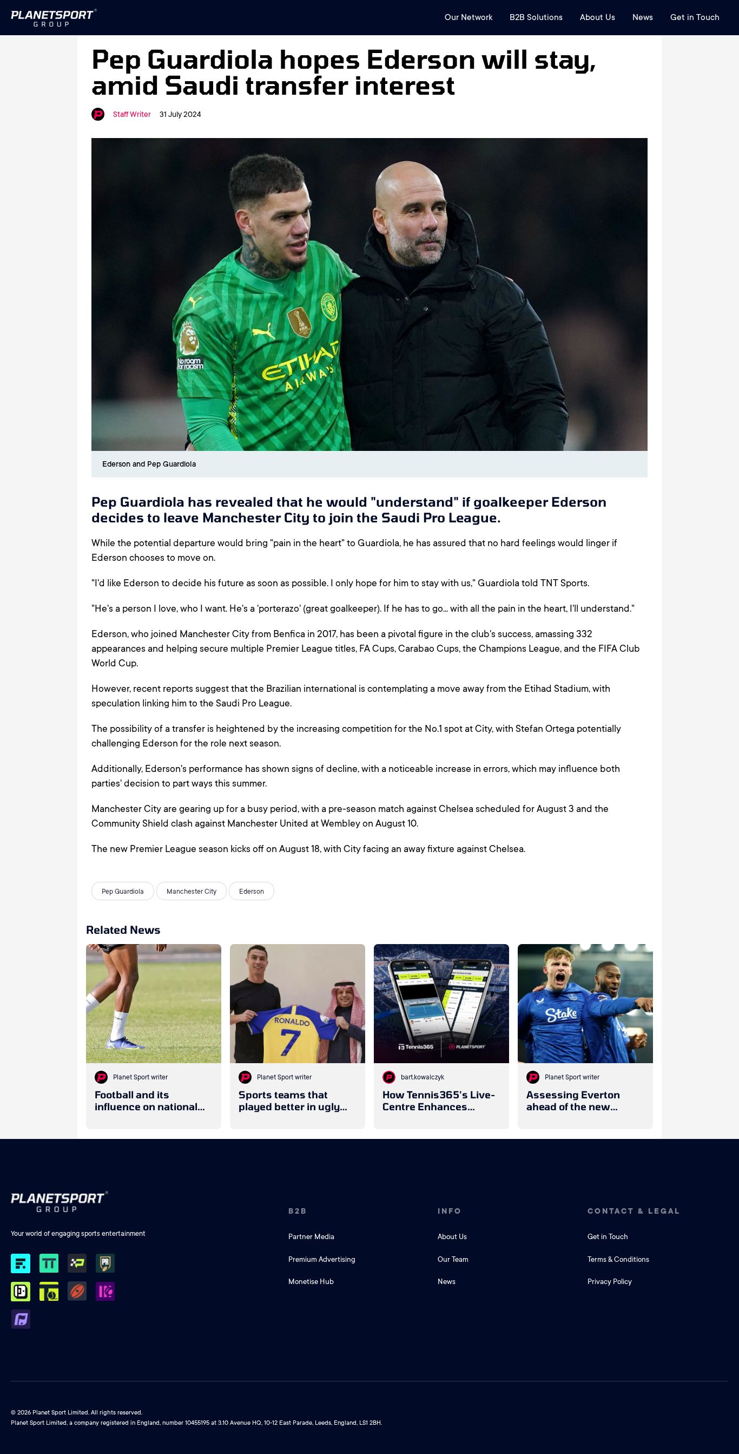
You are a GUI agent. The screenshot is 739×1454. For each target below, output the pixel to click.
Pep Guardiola (123, 891)
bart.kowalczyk (422, 1077)
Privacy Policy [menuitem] (610, 1282)
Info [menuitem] (450, 1211)
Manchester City (191, 891)
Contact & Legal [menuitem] (634, 1211)
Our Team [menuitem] (453, 1259)
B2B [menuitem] (297, 1211)
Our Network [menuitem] (468, 17)
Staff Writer (132, 114)
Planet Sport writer (140, 1077)
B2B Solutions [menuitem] (536, 17)
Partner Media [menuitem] (311, 1237)
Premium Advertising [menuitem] (321, 1259)
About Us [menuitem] (597, 17)
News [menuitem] (642, 17)
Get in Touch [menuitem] (695, 17)
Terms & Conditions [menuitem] (618, 1259)
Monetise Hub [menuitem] (311, 1282)
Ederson (251, 891)
